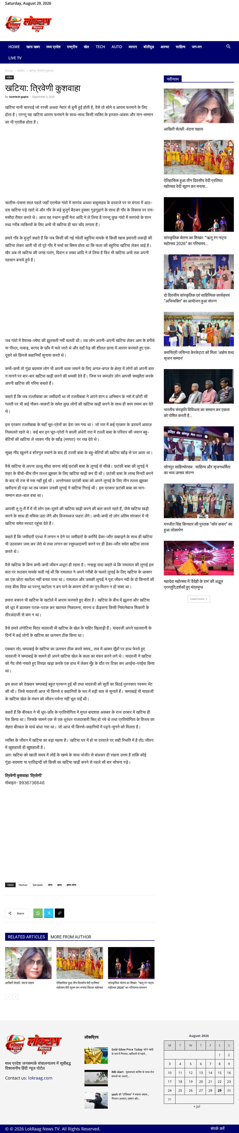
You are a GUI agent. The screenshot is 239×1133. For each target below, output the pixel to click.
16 (229, 1072)
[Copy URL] (59, 913)
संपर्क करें (218, 1128)
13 (201, 1072)
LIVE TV (14, 58)
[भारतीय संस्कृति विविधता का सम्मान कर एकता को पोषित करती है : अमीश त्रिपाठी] (199, 386)
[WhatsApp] (69, 3)
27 (201, 1090)
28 (210, 1090)
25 (180, 1090)
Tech (100, 46)
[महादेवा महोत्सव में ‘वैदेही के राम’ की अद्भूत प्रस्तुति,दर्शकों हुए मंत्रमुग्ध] (199, 558)
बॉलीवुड (149, 46)
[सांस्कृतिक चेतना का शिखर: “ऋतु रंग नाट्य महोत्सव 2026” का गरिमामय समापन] (131, 963)
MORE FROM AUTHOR (71, 936)
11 (180, 1072)
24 (170, 1090)
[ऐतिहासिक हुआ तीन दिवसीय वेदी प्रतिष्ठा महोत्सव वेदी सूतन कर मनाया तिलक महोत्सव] (79, 963)
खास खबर (33, 46)
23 (229, 1081)
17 (170, 1081)
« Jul (197, 1106)
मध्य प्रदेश (53, 46)
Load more (197, 599)
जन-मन (197, 46)
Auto (117, 46)
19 (191, 1081)
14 (210, 1072)
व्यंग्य (50, 885)
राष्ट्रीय (72, 46)
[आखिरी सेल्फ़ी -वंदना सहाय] (28, 963)
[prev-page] (8, 997)
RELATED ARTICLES (26, 936)
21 (210, 1081)
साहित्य (180, 46)
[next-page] (15, 997)
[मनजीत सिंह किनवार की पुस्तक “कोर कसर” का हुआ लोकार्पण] (199, 501)
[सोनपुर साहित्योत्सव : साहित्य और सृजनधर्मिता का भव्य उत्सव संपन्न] (199, 443)
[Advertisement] (149, 24)
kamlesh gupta (18, 96)
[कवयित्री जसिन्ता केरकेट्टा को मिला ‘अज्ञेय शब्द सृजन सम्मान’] (199, 329)
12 (191, 1072)
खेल (86, 46)
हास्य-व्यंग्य (71, 885)
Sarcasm (38, 885)
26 (191, 1090)
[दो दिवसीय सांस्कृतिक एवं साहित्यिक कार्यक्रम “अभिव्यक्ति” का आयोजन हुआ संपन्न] (199, 271)
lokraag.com (40, 1078)
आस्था (165, 46)
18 (180, 1081)
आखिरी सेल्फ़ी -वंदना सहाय (19, 983)
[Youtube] (77, 3)
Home (14, 46)
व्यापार (133, 46)
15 (219, 1072)
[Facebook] (62, 3)
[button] (228, 47)
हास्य (59, 885)
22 (219, 1081)
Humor (23, 885)
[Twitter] (48, 913)
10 (170, 1072)
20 (201, 1081)
